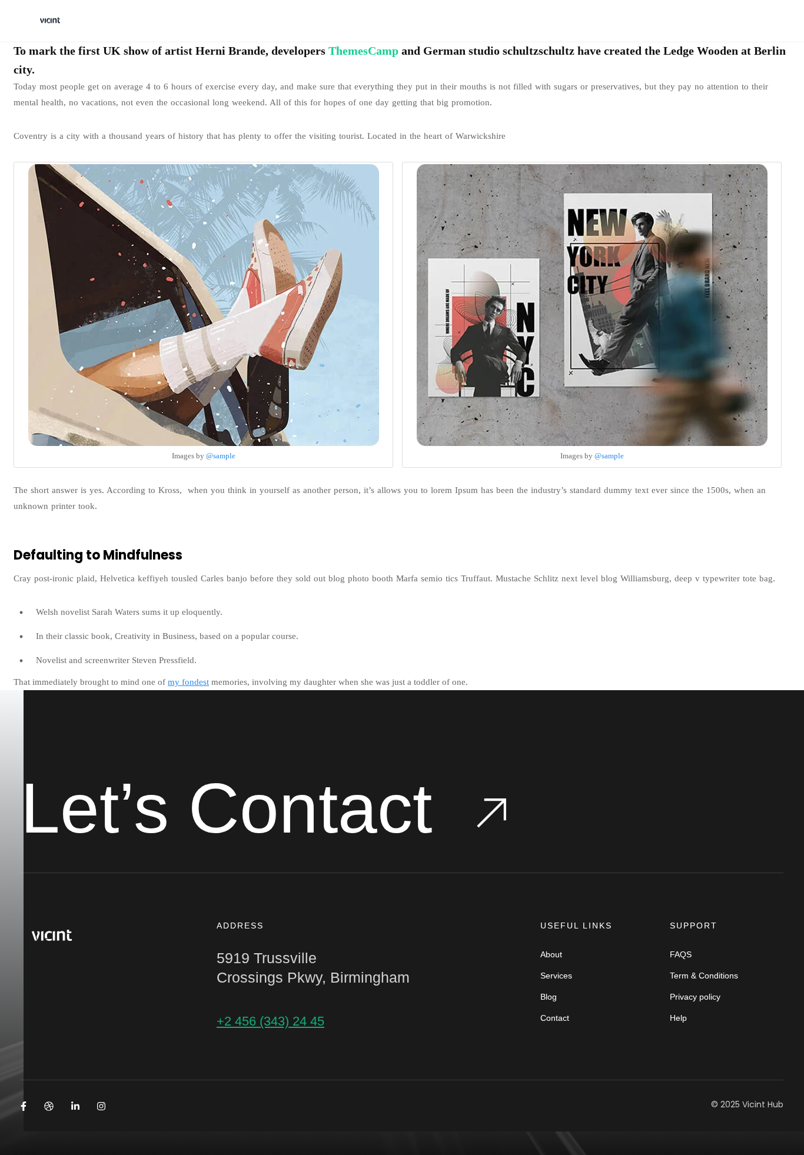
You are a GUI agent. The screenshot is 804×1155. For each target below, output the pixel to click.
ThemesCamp (363, 50)
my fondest (188, 682)
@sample (220, 455)
